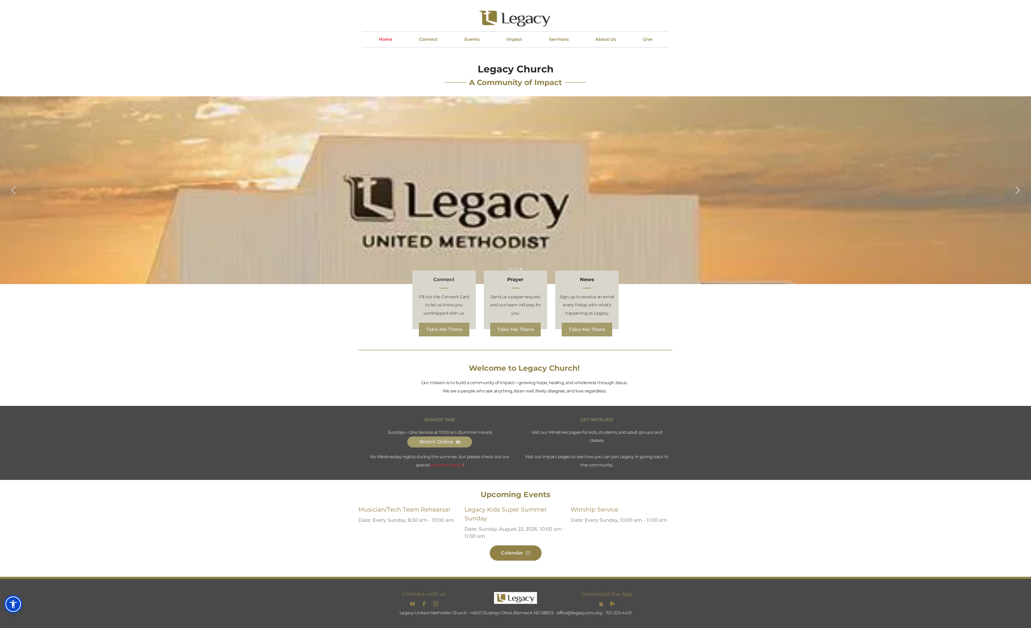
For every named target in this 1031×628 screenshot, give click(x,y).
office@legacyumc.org (579, 612)
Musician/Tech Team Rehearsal (404, 509)
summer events (446, 465)
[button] (13, 604)
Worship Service (594, 509)
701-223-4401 (618, 612)
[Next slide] (1017, 190)
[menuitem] (385, 39)
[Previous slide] (13, 190)
